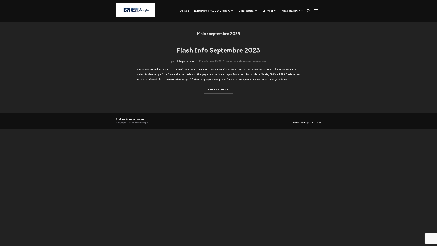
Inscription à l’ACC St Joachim (212, 10)
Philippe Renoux (184, 61)
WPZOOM (316, 122)
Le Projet (268, 10)
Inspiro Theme (299, 122)
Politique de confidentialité (130, 118)
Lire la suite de (220, 89)
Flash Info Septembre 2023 (218, 50)
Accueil (184, 10)
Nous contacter (291, 10)
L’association (246, 10)
